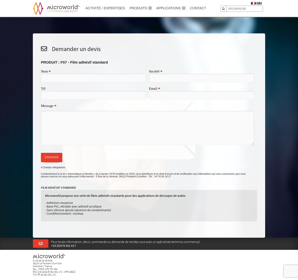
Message (48, 106)
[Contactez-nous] (40, 244)
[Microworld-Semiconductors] (38, 8)
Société (155, 71)
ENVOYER (51, 157)
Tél (43, 88)
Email (154, 89)
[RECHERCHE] (223, 9)
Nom (46, 71)
